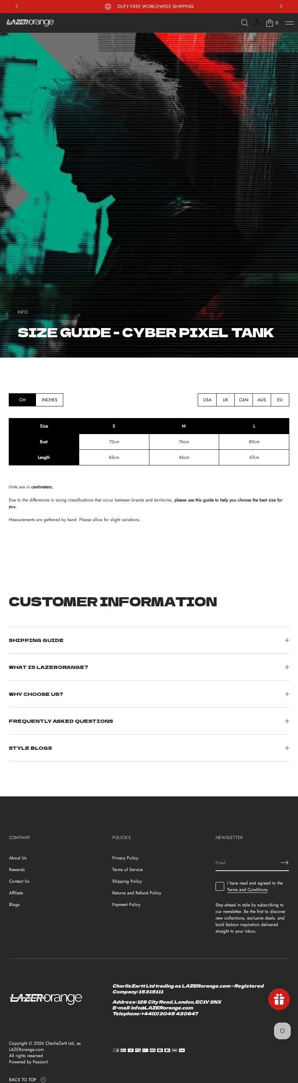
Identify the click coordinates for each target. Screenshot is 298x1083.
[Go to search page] (245, 23)
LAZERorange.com (26, 1050)
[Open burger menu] (289, 23)
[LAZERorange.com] (30, 23)
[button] (245, 23)
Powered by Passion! (28, 1062)
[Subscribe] (284, 862)
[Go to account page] (257, 24)
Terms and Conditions (247, 889)
